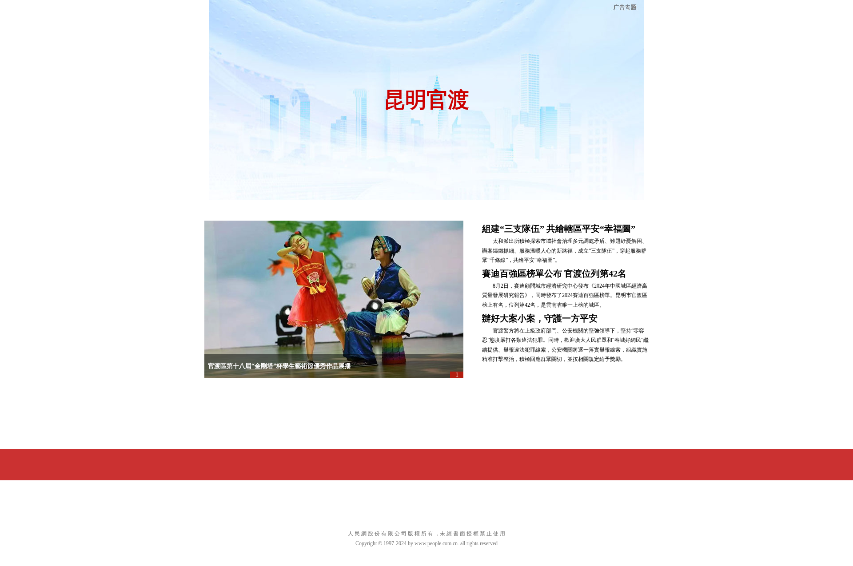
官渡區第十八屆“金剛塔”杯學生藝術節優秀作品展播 (279, 366)
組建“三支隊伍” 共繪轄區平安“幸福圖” (558, 229)
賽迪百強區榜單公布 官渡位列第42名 (554, 273)
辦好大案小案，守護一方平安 (540, 318)
